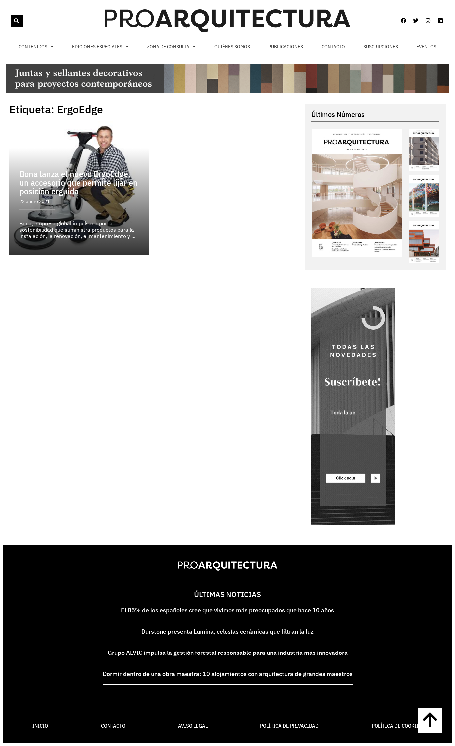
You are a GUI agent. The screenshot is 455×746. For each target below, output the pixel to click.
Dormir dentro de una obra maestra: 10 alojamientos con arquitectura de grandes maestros (228, 674)
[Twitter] (415, 20)
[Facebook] (403, 20)
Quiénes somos (232, 46)
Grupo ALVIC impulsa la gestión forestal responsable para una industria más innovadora (228, 652)
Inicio (40, 725)
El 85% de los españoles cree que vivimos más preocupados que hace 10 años (227, 610)
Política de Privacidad (289, 725)
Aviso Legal (193, 725)
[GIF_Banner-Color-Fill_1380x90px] (227, 91)
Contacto (333, 46)
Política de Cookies (397, 725)
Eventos (426, 46)
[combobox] (10, 21)
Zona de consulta (168, 46)
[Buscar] (17, 21)
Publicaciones (285, 46)
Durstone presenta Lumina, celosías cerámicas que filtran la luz (227, 631)
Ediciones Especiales (97, 46)
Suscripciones (380, 46)
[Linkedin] (440, 20)
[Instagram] (428, 20)
